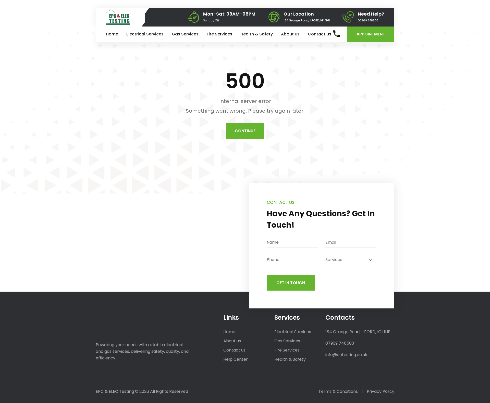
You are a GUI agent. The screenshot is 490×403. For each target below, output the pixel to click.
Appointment (371, 34)
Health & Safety (256, 34)
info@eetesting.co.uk (346, 355)
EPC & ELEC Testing (115, 391)
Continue (245, 131)
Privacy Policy (380, 391)
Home (112, 34)
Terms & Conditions (338, 391)
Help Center (235, 359)
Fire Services (219, 34)
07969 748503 (368, 20)
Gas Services (185, 34)
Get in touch (290, 283)
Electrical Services (145, 34)
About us (290, 34)
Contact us (319, 34)
